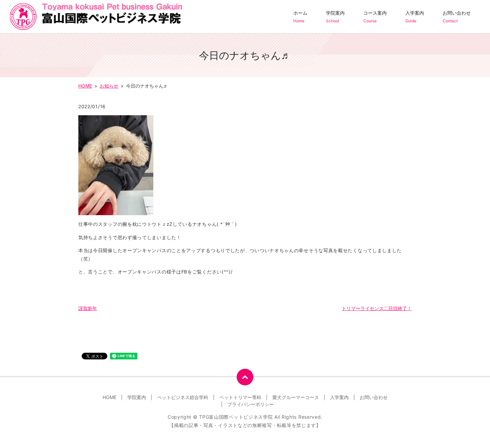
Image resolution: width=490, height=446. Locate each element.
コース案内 (375, 16)
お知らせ (109, 86)
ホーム (300, 16)
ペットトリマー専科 (240, 397)
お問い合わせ (457, 16)
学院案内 (335, 16)
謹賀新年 (87, 308)
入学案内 (414, 16)
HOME (85, 86)
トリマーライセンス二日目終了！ (377, 308)
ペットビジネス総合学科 (182, 397)
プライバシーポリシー (250, 404)
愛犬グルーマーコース (295, 397)
